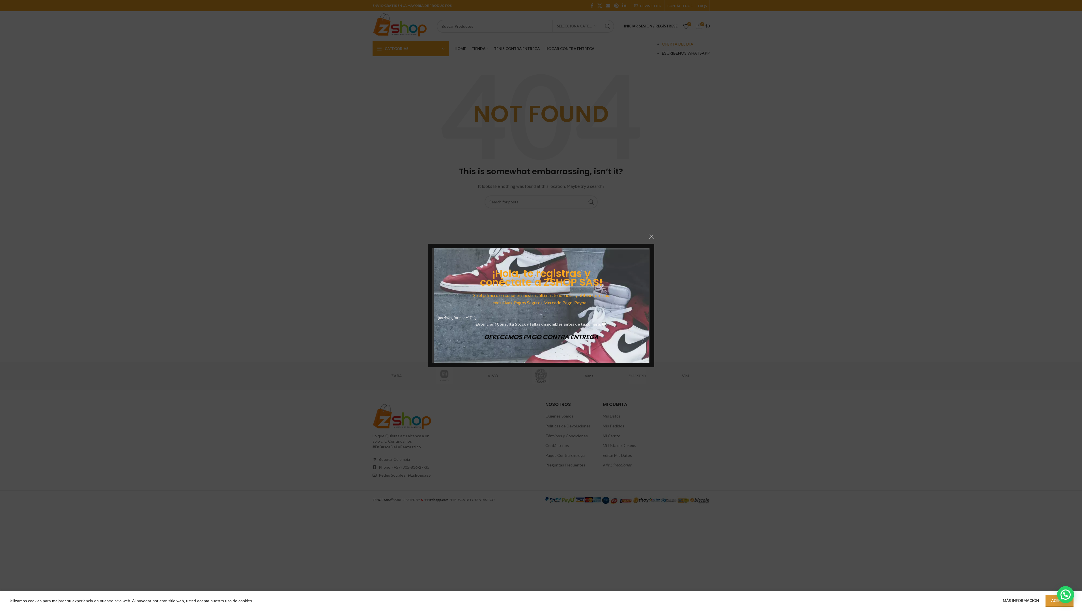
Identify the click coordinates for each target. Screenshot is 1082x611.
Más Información (1021, 600)
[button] (1065, 594)
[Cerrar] (651, 237)
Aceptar (1059, 600)
